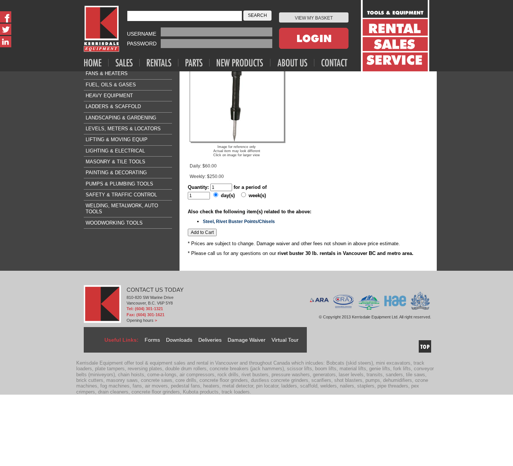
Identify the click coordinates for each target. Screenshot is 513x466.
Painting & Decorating (116, 172)
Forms (152, 340)
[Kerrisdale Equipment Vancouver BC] (101, 29)
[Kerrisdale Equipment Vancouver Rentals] (162, 62)
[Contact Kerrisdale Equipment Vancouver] (334, 62)
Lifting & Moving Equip (117, 139)
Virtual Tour (285, 340)
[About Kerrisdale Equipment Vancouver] (296, 62)
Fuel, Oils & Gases (111, 84)
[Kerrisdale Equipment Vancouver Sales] (128, 62)
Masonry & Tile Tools (115, 161)
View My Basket (314, 18)
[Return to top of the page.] (425, 346)
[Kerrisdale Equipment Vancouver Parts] (198, 62)
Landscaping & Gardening (121, 118)
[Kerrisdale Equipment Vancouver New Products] (243, 62)
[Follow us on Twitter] (5, 29)
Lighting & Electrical (115, 151)
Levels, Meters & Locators (123, 128)
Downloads (179, 340)
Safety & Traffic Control (121, 195)
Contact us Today (155, 290)
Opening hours (140, 320)
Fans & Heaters (107, 73)
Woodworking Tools (114, 223)
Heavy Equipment (109, 95)
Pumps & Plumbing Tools (119, 184)
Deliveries (210, 340)
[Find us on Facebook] (5, 17)
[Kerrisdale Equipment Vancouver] (96, 62)
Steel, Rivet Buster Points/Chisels (239, 221)
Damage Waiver (247, 340)
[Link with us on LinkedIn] (5, 41)
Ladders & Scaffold (113, 106)
